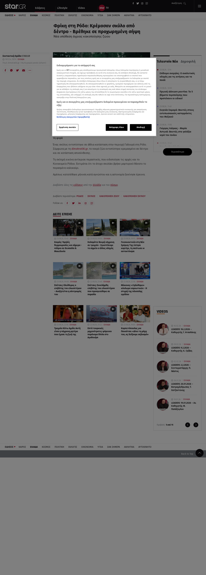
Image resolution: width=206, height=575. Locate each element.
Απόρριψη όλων (116, 127)
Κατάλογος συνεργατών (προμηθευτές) (73, 117)
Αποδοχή (141, 127)
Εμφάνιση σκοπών (67, 127)
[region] (104, 97)
